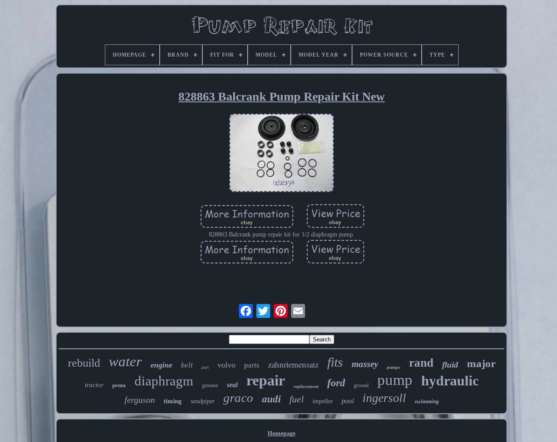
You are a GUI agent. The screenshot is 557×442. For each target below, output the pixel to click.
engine (161, 365)
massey (365, 364)
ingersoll (384, 398)
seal (232, 384)
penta (119, 385)
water (125, 361)
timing (173, 401)
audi (271, 399)
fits (335, 362)
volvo (226, 365)
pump (395, 379)
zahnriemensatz (293, 364)
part (205, 367)
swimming (427, 401)
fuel (296, 399)
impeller (322, 401)
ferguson (139, 400)
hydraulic (450, 380)
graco (238, 398)
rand (421, 362)
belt (187, 365)
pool (348, 401)
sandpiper (203, 401)
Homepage (281, 433)
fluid (450, 364)
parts (251, 365)
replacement (306, 386)
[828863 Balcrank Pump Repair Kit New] (282, 154)
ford (336, 382)
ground (361, 385)
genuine (210, 385)
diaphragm (163, 380)
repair (265, 380)
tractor (94, 384)
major (481, 363)
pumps (393, 367)
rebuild (84, 363)
